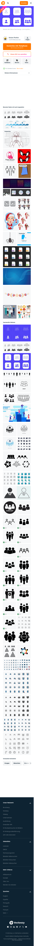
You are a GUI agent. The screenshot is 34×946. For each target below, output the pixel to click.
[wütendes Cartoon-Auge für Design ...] (9, 170)
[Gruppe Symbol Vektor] (10, 644)
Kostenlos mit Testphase (17, 47)
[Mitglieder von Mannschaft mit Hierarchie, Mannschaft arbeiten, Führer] (16, 507)
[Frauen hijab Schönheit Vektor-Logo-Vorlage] (10, 155)
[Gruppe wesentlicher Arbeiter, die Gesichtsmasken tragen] (10, 377)
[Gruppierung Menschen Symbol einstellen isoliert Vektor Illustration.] (23, 478)
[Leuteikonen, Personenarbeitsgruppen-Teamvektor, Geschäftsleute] (9, 601)
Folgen (27, 39)
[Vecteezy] (3, 3)
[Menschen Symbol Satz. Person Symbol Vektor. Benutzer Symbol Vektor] (16, 630)
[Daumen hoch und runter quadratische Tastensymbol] (10, 240)
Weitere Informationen (11, 72)
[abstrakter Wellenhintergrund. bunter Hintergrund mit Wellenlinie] (16, 341)
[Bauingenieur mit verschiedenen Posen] (10, 255)
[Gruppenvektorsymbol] (10, 479)
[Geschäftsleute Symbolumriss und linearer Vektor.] (10, 185)
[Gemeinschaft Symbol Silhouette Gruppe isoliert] (16, 584)
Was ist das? (20, 68)
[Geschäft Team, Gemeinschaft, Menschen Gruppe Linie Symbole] (10, 615)
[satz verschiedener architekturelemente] (10, 391)
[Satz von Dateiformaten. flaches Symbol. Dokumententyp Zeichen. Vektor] (16, 322)
